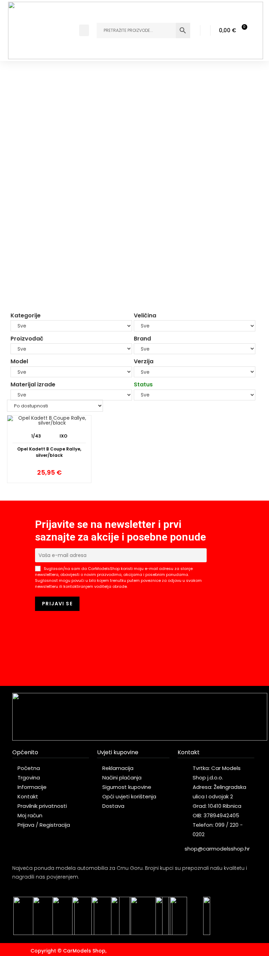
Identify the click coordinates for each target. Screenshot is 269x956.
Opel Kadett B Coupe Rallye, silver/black (49, 452)
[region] (134, 186)
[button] (84, 30)
